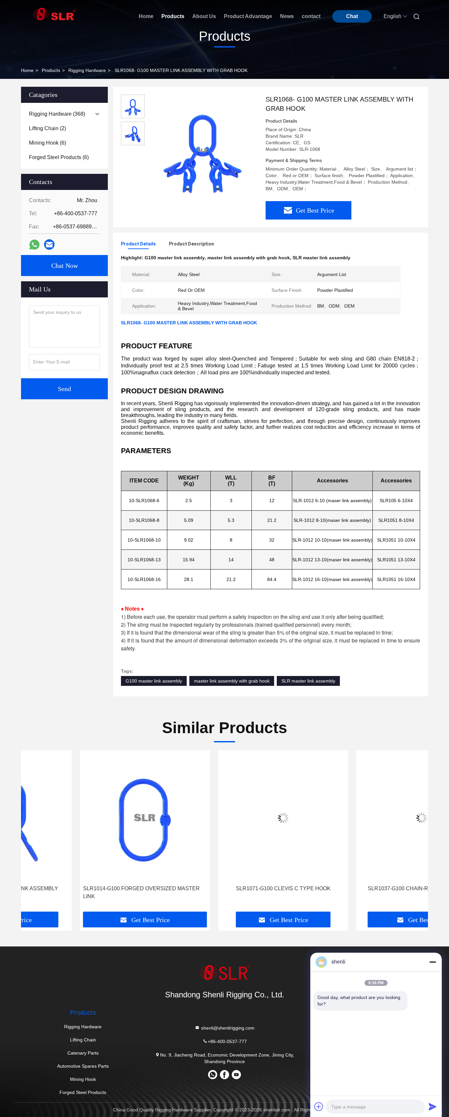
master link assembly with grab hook (232, 681)
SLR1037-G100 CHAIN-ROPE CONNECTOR (362, 888)
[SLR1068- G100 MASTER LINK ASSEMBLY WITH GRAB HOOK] (202, 150)
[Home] (54, 14)
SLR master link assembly (308, 681)
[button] (33, 840)
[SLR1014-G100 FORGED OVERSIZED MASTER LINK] (86, 818)
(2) (47, 128)
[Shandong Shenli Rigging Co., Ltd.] (224, 972)
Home (146, 16)
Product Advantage (248, 16)
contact (311, 16)
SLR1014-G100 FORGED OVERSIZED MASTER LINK (82, 892)
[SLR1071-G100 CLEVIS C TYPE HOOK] (225, 818)
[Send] (432, 1106)
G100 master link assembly (154, 681)
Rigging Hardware (87, 70)
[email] (49, 244)
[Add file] (318, 1106)
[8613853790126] (212, 1077)
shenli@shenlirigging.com (227, 1028)
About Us (204, 16)
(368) (57, 114)
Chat (352, 16)
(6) (47, 143)
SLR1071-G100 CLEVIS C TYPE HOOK (224, 888)
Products (172, 16)
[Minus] (433, 962)
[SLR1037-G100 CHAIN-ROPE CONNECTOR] (363, 818)
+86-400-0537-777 (227, 1041)
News (287, 16)
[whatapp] (34, 244)
